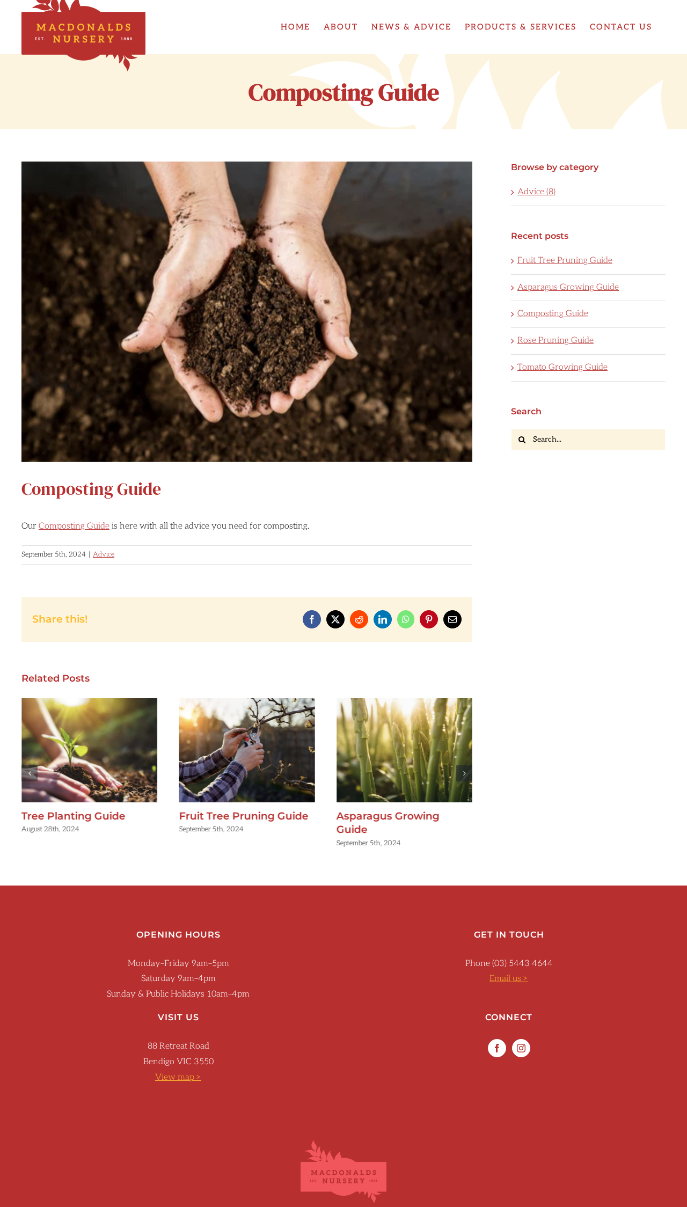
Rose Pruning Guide (555, 340)
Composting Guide (74, 526)
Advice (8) (536, 192)
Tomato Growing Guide (562, 367)
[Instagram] (521, 1048)
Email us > (508, 979)
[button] (29, 773)
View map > (178, 1077)
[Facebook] (497, 1048)
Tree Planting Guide (89, 750)
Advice (103, 554)
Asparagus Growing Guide (404, 750)
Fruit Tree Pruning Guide (247, 750)
